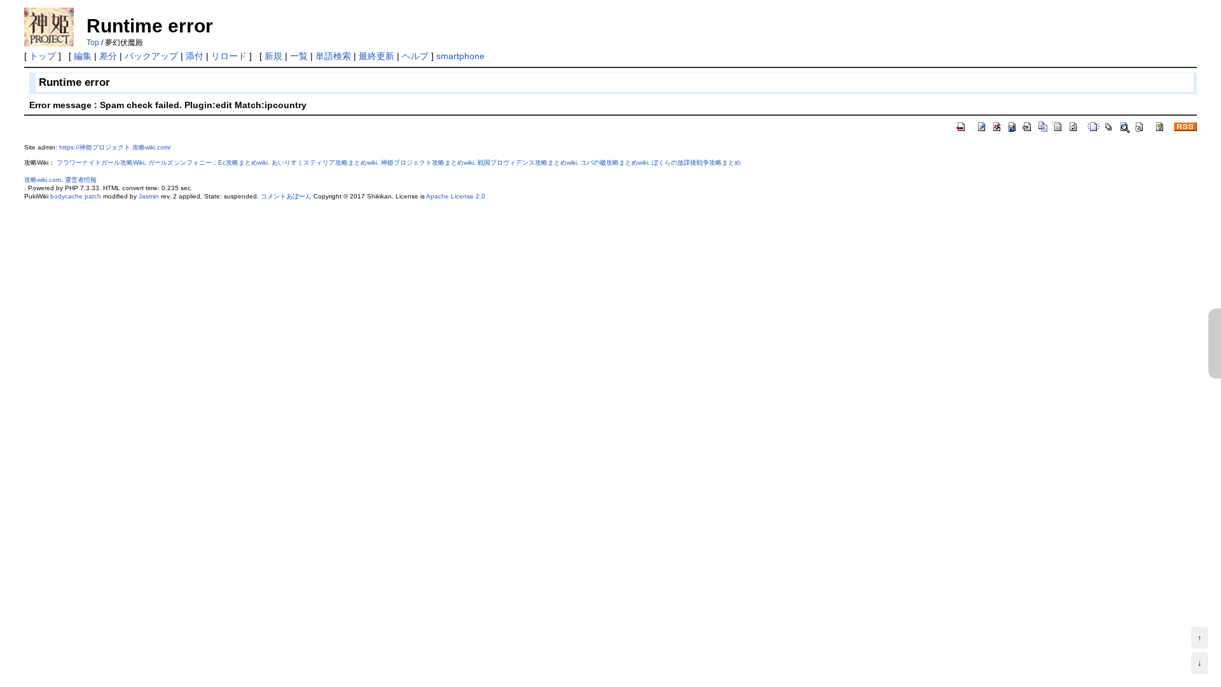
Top (92, 42)
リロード (229, 56)
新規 (273, 56)
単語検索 (333, 56)
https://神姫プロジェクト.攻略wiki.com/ (115, 147)
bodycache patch (75, 196)
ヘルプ (415, 56)
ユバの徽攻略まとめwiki (614, 162)
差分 (108, 56)
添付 (195, 56)
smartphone (460, 56)
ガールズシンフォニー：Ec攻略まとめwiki (208, 162)
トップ (42, 56)
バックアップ (151, 56)
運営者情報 (81, 179)
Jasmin (149, 196)
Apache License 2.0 (455, 196)
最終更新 (376, 56)
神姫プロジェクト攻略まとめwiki (427, 162)
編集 (83, 56)
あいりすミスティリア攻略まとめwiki (324, 162)
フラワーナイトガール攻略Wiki (100, 162)
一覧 (299, 56)
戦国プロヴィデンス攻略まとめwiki (527, 162)
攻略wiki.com (42, 179)
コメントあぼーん (286, 196)
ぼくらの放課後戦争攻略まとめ (696, 162)
